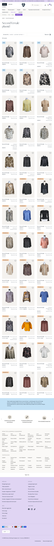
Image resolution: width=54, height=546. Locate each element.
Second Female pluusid (10, 18)
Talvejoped (38, 457)
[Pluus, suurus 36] (27, 78)
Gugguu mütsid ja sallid (22, 450)
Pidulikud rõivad (14, 465)
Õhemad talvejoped (47, 458)
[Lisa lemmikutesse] (15, 43)
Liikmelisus (4, 14)
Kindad (46, 460)
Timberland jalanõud (21, 447)
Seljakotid (13, 469)
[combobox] (36, 5)
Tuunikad (21, 467)
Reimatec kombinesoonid (5, 450)
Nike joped (38, 438)
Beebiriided (13, 467)
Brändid (20, 12)
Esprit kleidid (22, 438)
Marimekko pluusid (47, 434)
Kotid (3, 469)
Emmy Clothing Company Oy (12, 538)
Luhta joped (47, 438)
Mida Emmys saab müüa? (8, 494)
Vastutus (4, 515)
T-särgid (29, 465)
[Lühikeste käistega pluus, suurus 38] (44, 51)
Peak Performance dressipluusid (30, 435)
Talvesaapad (22, 460)
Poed (9, 14)
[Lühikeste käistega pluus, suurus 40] (44, 296)
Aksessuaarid (39, 467)
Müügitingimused (6, 484)
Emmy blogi (4, 513)
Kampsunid (38, 465)
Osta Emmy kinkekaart (33, 499)
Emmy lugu (4, 510)
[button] (51, 5)
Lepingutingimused (32, 484)
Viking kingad (30, 446)
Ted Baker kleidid (30, 439)
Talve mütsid (39, 460)
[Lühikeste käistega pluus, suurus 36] (9, 132)
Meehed (10, 4)
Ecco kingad (30, 441)
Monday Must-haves (14, 458)
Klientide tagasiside (6, 508)
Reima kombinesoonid (48, 447)
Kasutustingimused (47, 541)
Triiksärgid (30, 467)
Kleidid (3, 467)
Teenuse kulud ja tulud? (7, 496)
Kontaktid (4, 518)
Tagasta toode (31, 486)
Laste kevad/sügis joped (13, 462)
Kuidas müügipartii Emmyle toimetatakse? (12, 499)
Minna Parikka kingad (39, 442)
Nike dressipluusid (22, 434)
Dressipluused (48, 465)
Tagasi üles (27, 474)
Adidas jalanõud (22, 441)
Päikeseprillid (47, 467)
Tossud (29, 460)
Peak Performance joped (5, 443)
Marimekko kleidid (4, 439)
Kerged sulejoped (4, 461)
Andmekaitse (38, 541)
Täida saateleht (5, 486)
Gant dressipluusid (13, 434)
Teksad (3, 465)
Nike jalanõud (48, 441)
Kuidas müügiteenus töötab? (8, 491)
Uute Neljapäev (22, 457)
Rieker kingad (5, 446)
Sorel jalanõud (14, 446)
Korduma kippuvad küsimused (9, 501)
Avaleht (3, 18)
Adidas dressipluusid (5, 434)
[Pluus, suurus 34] (44, 132)
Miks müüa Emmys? (6, 489)
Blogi (13, 14)
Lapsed (4, 7)
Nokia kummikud (39, 446)
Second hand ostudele (33, 491)
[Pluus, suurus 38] (9, 51)
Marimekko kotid (31, 449)
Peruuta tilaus (31, 489)
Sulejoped (30, 457)
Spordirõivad (22, 465)
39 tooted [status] (4, 38)
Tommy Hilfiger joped (14, 442)
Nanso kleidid (13, 438)
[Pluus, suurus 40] (27, 51)
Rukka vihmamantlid (13, 450)
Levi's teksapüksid (38, 434)
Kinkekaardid (22, 469)
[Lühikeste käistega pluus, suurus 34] (44, 105)
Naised (4, 4)
